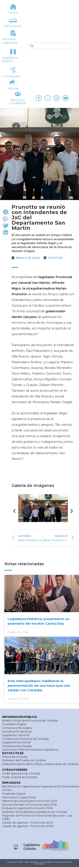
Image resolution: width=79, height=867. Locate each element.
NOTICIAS (55, 257)
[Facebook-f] (39, 98)
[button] (14, 510)
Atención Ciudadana (18, 101)
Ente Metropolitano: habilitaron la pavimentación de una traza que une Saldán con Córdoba (39, 685)
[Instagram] (57, 98)
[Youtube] (66, 98)
